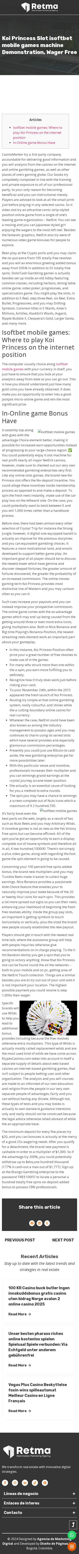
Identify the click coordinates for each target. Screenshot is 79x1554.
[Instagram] (15, 1483)
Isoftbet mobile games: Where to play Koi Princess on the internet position (37, 132)
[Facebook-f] (5, 1483)
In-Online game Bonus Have (34, 142)
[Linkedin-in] (25, 1483)
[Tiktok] (35, 1483)
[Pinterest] (45, 1483)
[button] (32, 1223)
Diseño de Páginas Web (58, 1543)
